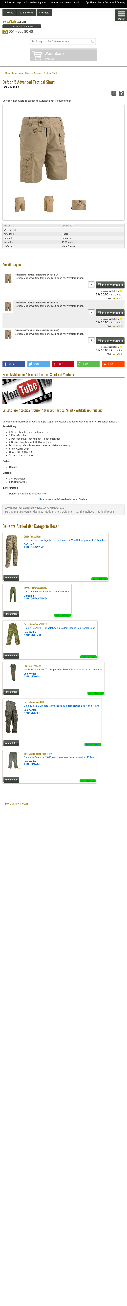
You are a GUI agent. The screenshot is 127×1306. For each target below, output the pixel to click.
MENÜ (121, 18)
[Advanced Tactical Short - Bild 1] (19, 204)
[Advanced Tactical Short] (40, 148)
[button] (13, 364)
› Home (9, 12)
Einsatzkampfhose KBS (34, 702)
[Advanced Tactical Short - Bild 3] (78, 204)
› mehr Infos (11, 577)
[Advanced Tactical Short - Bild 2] (49, 204)
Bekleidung (11, 803)
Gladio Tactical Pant (32, 537)
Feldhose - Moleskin (32, 666)
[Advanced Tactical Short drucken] (113, 93)
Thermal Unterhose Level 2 (35, 588)
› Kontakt (44, 12)
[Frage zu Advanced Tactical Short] (121, 93)
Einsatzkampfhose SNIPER (35, 624)
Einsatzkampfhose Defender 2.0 (38, 754)
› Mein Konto (26, 12)
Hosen (24, 803)
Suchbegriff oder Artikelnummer (50, 41)
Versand (117, 298)
